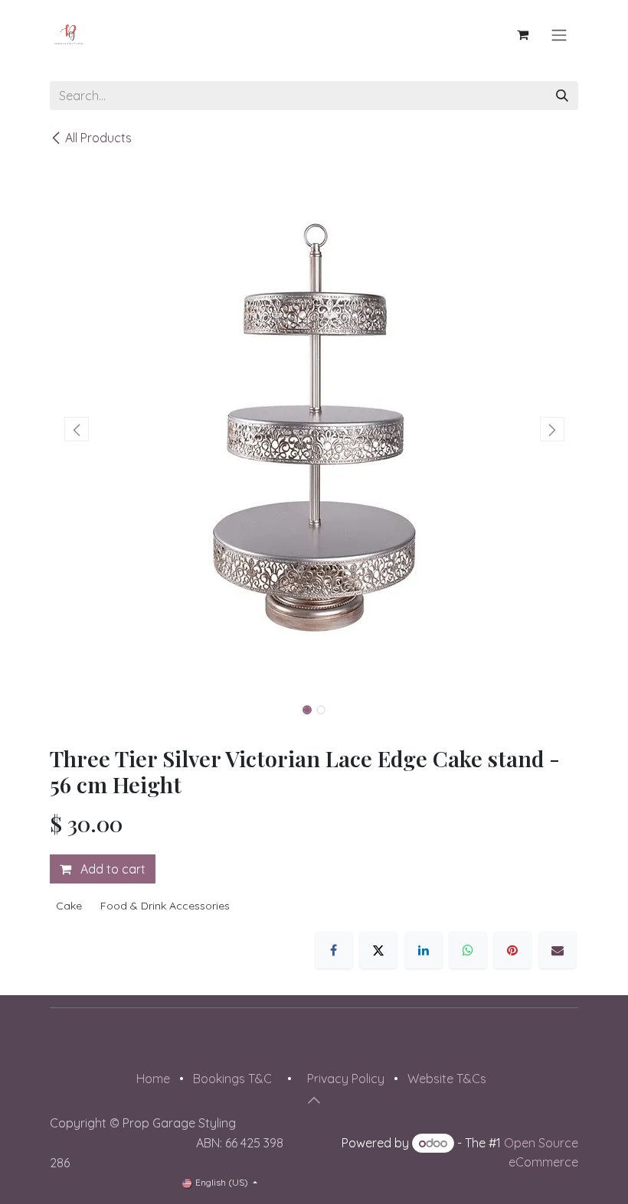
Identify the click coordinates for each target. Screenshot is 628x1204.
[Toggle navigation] (559, 34)
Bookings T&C (232, 1078)
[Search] (562, 95)
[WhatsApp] (468, 950)
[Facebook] (334, 950)
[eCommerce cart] (522, 34)
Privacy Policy (345, 1078)
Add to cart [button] (111, 869)
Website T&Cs (446, 1078)
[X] (378, 950)
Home (153, 1078)
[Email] (557, 950)
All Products (98, 137)
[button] (76, 429)
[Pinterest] (512, 950)
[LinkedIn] (423, 950)
